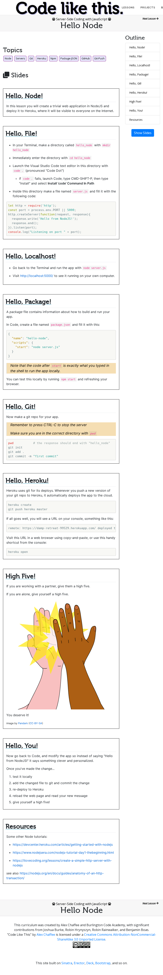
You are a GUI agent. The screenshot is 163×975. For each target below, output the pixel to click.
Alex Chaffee (46, 934)
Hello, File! (135, 56)
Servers (20, 58)
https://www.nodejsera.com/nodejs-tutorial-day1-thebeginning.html (63, 852)
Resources (136, 120)
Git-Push (99, 58)
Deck (90, 963)
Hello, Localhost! (139, 65)
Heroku (41, 58)
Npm (53, 58)
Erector (79, 963)
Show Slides (142, 133)
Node (8, 58)
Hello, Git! (135, 83)
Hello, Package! (138, 74)
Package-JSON (68, 58)
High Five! (135, 101)
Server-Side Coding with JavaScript (81, 19)
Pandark (23, 723)
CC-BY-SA (36, 723)
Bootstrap (103, 963)
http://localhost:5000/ (36, 276)
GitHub (86, 58)
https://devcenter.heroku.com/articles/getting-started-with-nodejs (63, 845)
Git (31, 58)
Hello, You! (136, 110)
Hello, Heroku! (138, 92)
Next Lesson (149, 18)
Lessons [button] (128, 7)
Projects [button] (148, 7)
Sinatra (66, 963)
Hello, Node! (137, 47)
